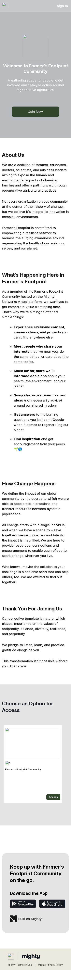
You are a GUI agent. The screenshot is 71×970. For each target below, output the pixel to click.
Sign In (62, 6)
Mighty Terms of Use (20, 964)
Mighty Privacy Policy (50, 964)
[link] (32, 764)
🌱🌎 (18, 449)
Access (53, 797)
